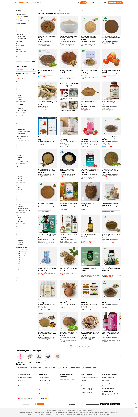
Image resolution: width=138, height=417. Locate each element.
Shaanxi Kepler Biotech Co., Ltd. (109, 75)
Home (39, 10)
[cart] (97, 2)
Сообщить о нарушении (86, 392)
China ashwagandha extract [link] (81, 10)
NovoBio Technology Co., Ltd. (108, 109)
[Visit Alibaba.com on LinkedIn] (106, 394)
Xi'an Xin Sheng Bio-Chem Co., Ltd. (88, 208)
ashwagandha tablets (75, 367)
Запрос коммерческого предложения (68, 381)
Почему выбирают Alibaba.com (25, 377)
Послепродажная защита (45, 387)
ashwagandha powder (22, 367)
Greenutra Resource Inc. (65, 305)
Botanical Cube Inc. (106, 240)
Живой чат (83, 380)
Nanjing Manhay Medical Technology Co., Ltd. (69, 273)
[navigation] (26, 178)
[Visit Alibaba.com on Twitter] (108, 394)
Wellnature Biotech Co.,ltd (44, 44)
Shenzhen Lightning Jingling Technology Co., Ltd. (69, 242)
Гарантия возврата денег (44, 380)
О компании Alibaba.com (24, 374)
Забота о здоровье (47, 10)
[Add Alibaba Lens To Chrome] (39, 404)
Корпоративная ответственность (25, 383)
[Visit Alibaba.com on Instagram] (111, 394)
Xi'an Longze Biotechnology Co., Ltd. (46, 338)
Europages (89, 410)
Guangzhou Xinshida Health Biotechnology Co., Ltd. (111, 275)
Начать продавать (106, 380)
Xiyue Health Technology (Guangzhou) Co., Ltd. (90, 275)
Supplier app (72, 404)
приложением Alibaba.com (92, 404)
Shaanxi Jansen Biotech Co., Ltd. (67, 175)
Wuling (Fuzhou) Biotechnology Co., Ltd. (90, 338)
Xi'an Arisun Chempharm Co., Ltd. (67, 44)
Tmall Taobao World (62, 410)
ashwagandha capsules (36, 367)
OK (33, 62)
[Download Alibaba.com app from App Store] (104, 404)
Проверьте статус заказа (108, 383)
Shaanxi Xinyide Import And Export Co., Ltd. (47, 307)
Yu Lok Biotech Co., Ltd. (107, 144)
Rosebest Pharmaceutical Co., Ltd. (88, 177)
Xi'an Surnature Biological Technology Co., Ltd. (111, 305)
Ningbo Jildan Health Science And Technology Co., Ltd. (90, 144)
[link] (136, 403)
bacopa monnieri (63, 367)
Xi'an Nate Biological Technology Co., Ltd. (69, 340)
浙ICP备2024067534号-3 (105, 414)
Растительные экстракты (67, 10)
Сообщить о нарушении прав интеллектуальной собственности (89, 389)
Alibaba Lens (26, 404)
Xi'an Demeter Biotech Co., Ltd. (88, 44)
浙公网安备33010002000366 (92, 414)
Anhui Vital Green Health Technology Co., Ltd (111, 210)
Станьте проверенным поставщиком (110, 385)
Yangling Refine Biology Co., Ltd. (45, 75)
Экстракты (56, 10)
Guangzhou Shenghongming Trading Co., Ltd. (90, 307)
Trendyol (84, 410)
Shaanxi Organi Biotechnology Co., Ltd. (110, 175)
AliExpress (48, 410)
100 (88, 346)
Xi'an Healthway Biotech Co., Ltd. (109, 42)
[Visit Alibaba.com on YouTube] (114, 394)
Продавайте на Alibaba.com (108, 377)
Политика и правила (43, 393)
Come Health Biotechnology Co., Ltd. (89, 241)
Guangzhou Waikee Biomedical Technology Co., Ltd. (69, 144)
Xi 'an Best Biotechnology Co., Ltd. (67, 77)
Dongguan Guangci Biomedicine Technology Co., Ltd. (69, 208)
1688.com (54, 410)
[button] (78, 2)
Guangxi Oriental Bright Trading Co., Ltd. (47, 273)
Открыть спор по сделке (86, 383)
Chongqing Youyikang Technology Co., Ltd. (47, 242)
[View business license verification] (82, 415)
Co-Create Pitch (21, 380)
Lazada (69, 410)
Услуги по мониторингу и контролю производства (47, 390)
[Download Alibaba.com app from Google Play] (115, 404)
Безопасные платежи (44, 377)
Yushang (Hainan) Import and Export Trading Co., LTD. (111, 340)
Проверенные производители (67, 379)
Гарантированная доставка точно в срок (47, 383)
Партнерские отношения (108, 388)
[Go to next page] (91, 346)
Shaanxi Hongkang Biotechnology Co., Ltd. (47, 175)
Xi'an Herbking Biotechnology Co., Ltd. (46, 107)
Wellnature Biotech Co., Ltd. (44, 210)
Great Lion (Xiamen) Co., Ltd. (44, 142)
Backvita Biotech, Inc (85, 109)
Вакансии (20, 385)
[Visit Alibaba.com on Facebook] (103, 394)
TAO (80, 410)
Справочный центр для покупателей (89, 377)
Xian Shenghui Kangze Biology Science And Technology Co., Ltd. (90, 77)
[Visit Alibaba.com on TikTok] (117, 394)
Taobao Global (75, 410)
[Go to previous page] (68, 346)
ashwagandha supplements (50, 367)
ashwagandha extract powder (90, 367)
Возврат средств (85, 385)
